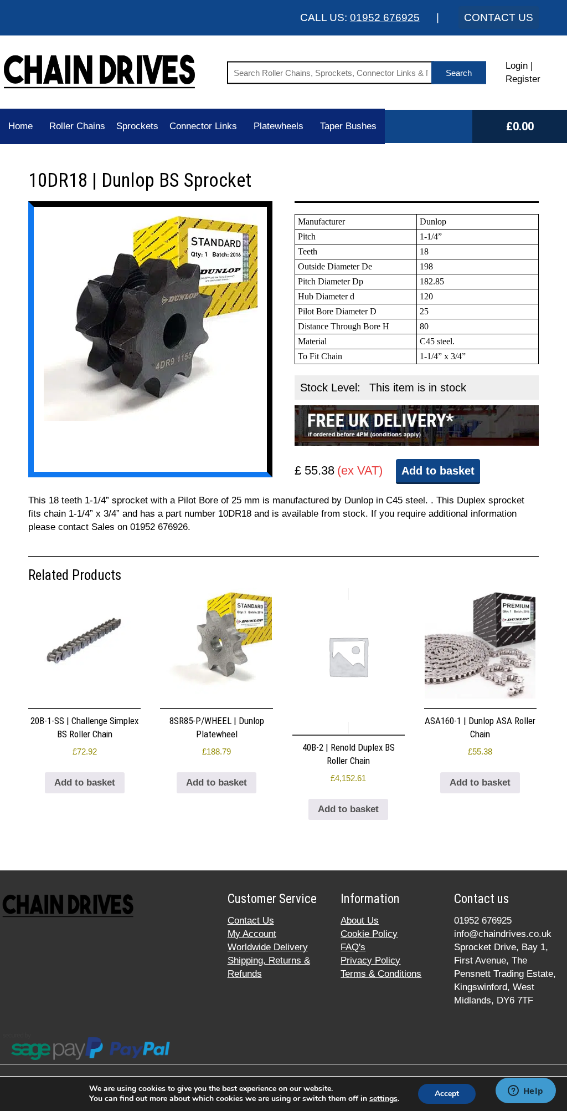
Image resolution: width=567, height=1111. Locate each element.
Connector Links (203, 126)
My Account (252, 934)
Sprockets (137, 126)
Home (20, 126)
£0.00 (520, 126)
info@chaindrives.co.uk (502, 934)
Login (517, 65)
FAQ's (353, 947)
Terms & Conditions (381, 974)
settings (383, 1099)
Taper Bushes (348, 126)
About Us (360, 920)
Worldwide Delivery (268, 947)
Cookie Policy (369, 934)
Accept (447, 1093)
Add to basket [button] (84, 782)
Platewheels (278, 126)
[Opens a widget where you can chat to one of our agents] (525, 1091)
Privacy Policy (370, 960)
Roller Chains (77, 126)
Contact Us (251, 920)
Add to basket (438, 471)
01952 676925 (385, 17)
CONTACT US (498, 17)
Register (523, 79)
